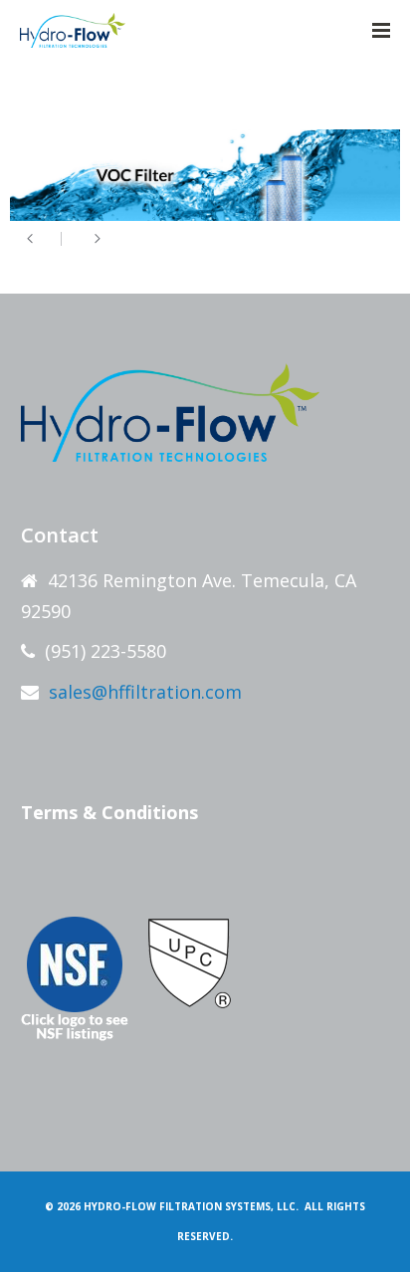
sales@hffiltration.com (145, 692)
